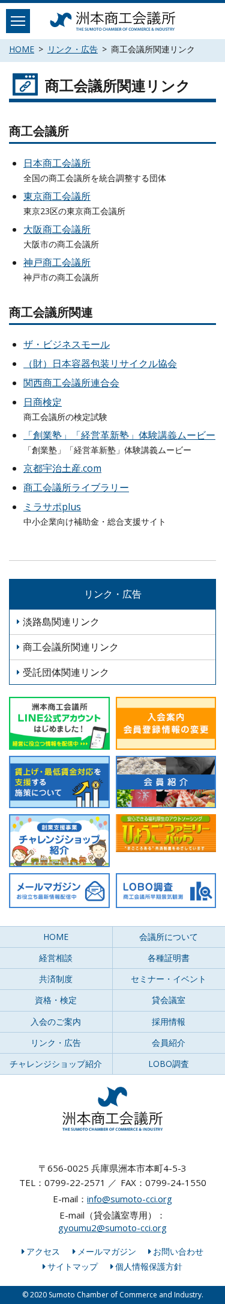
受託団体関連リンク (66, 672)
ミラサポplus (52, 506)
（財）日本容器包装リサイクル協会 (100, 363)
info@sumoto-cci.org (129, 1199)
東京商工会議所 (57, 196)
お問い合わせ (178, 1251)
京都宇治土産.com (62, 468)
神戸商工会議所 (57, 262)
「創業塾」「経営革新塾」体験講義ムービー (119, 435)
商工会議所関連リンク (71, 647)
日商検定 (42, 402)
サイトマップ (72, 1266)
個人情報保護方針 (148, 1266)
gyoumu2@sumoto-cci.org (112, 1228)
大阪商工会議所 (57, 229)
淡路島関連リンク (61, 621)
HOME (21, 49)
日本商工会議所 (57, 163)
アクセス (43, 1251)
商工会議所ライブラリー (76, 487)
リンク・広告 (72, 49)
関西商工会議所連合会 (71, 382)
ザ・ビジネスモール (66, 344)
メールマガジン (106, 1251)
